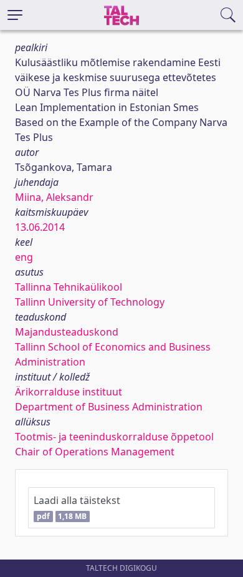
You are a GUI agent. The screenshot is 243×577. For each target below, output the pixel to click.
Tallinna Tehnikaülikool (68, 287)
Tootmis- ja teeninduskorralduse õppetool (114, 437)
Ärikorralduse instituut (68, 392)
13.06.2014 (40, 227)
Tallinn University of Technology (89, 302)
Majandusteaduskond (66, 332)
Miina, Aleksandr (54, 197)
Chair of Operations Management (94, 451)
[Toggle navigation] (15, 15)
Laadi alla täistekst (77, 507)
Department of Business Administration (108, 407)
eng (24, 257)
